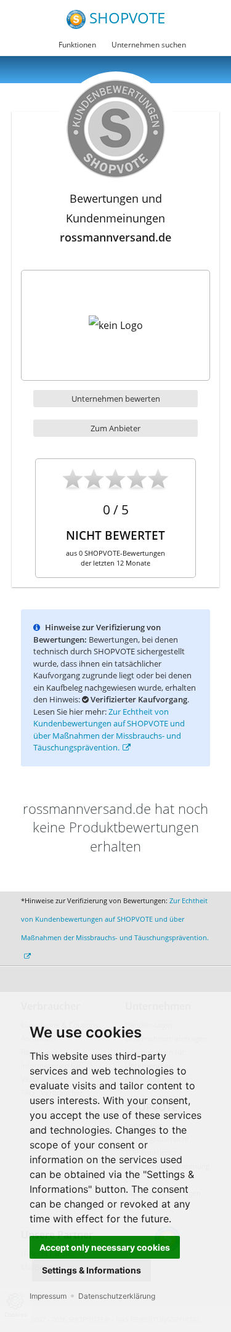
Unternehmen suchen (148, 44)
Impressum (48, 1296)
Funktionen (77, 44)
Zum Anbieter (115, 428)
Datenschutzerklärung (116, 1296)
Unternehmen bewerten (115, 398)
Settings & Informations (91, 1270)
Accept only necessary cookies (104, 1247)
